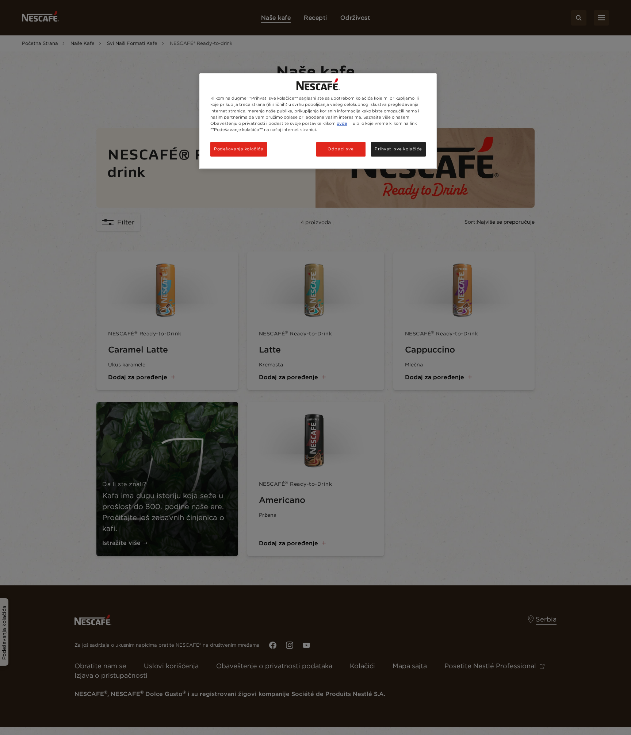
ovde (342, 123)
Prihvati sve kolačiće (398, 148)
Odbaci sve (341, 148)
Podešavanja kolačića (238, 148)
